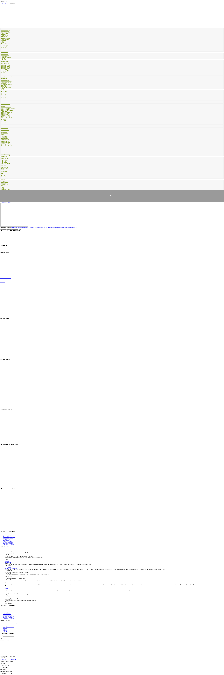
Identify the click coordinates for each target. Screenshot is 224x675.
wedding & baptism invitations (8, 627)
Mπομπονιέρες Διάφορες (5, 68)
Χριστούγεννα (3, 34)
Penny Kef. (7, 548)
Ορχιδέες (2, 41)
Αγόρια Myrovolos (4, 167)
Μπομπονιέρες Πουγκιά (5, 113)
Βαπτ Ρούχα (3, 185)
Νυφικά (2, 88)
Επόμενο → (9, 202)
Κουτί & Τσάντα (4, 122)
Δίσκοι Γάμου (3, 85)
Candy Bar (3, 58)
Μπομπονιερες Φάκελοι (5, 67)
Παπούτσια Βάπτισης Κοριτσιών (7, 98)
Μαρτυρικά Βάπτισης (5, 139)
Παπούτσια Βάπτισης (5, 95)
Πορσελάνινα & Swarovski (6, 82)
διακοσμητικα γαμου (46, 227)
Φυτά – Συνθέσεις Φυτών (5, 32)
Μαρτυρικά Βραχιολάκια (5, 143)
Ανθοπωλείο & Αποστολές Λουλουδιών (10, 622)
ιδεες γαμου (52, 227)
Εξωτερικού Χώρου (4, 46)
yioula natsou (7, 587)
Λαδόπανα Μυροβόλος (5, 130)
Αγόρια (2, 188)
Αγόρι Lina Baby (4, 136)
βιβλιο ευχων (39, 227)
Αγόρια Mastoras (4, 175)
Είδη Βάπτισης (4, 89)
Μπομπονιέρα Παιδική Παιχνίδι (6, 112)
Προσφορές (3, 179)
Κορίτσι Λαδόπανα (4, 133)
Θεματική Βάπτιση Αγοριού (6, 144)
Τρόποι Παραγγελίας (7, 534)
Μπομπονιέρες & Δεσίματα (8, 543)
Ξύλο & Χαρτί (3, 72)
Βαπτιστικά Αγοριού (4, 93)
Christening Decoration (5, 55)
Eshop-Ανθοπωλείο (4, 36)
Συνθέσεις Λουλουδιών (5, 31)
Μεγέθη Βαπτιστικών (7, 540)
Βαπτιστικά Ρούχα (4, 91)
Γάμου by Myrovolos (4, 160)
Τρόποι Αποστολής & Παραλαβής (9, 537)
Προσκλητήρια (4, 156)
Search (1, 4)
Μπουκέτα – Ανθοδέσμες (5, 30)
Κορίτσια (2, 187)
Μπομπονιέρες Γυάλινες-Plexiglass (7, 110)
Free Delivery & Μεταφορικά (8, 542)
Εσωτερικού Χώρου (4, 45)
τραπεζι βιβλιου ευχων (72, 227)
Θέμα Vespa (2, 282)
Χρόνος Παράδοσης (6, 539)
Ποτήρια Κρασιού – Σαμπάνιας (6, 84)
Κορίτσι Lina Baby (4, 137)
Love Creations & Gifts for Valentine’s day (8, 48)
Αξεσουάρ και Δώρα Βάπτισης (6, 147)
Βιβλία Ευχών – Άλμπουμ (5, 155)
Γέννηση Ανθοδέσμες (4, 33)
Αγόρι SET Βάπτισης (5, 119)
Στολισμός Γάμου (4, 181)
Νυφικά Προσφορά (4, 184)
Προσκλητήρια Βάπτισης (5, 163)
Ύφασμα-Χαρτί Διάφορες (5, 116)
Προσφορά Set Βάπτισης (5, 189)
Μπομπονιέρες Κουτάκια (5, 115)
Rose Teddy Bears (4, 47)
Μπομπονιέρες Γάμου (5, 61)
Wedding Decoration (4, 54)
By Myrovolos (3, 165)
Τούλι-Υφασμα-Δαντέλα (5, 63)
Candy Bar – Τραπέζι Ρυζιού (6, 87)
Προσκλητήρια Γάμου (5, 158)
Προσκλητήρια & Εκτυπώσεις (8, 544)
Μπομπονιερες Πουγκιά (5, 66)
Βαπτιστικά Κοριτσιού (5, 94)
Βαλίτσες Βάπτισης (4, 121)
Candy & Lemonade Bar (5, 146)
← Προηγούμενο (3, 202)
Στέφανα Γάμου (4, 78)
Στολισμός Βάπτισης (4, 182)
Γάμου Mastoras (4, 162)
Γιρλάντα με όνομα (4, 149)
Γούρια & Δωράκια (4, 35)
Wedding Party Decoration (6, 57)
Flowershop (3, 27)
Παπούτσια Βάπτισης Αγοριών (6, 97)
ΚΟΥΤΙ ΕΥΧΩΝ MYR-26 (5, 278)
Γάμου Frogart (3, 161)
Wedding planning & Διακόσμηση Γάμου (10, 623)
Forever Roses (3, 40)
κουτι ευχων (57, 227)
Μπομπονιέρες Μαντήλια (5, 65)
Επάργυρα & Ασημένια (5, 80)
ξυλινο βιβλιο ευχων (64, 227)
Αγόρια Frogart (4, 171)
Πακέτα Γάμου (3, 183)
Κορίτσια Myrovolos (4, 168)
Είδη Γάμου (3, 59)
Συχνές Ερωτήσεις (6, 533)
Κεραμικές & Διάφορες (5, 74)
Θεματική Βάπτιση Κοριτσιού (6, 145)
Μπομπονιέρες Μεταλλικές (6, 107)
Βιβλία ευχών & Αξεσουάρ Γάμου (17, 227)
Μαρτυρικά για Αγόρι (5, 141)
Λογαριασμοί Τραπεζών (7, 541)
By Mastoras (3, 173)
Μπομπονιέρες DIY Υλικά (5, 70)
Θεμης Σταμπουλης (8, 567)
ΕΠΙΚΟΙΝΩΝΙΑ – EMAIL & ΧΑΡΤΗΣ (8, 659)
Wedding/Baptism (4, 56)
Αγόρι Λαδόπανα (4, 132)
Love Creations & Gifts (5, 29)
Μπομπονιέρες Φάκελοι (5, 114)
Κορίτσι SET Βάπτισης (5, 120)
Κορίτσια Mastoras (4, 176)
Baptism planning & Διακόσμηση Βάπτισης (11, 624)
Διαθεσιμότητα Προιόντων (8, 538)
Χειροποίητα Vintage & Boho (6, 81)
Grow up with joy (4, 111)
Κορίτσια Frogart (4, 172)
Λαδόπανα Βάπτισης (4, 128)
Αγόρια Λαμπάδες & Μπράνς (6, 125)
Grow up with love (4, 69)
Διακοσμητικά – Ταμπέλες (5, 154)
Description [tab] (5, 243)
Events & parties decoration (8, 626)
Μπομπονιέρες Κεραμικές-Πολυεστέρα (8, 108)
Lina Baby (3, 134)
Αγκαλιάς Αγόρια (4, 101)
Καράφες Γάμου (4, 86)
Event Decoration (4, 52)
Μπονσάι (2, 42)
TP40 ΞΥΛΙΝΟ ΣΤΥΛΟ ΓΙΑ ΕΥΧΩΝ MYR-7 (9, 311)
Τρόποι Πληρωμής (6, 536)
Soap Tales (3, 106)
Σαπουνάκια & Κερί (4, 73)
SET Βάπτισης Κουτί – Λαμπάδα (7, 117)
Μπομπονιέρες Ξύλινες (5, 109)
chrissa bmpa (7, 561)
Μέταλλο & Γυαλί (4, 71)
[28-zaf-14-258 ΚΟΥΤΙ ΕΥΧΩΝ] (14, 226)
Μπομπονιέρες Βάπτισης (5, 104)
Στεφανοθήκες (3, 83)
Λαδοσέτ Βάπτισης (4, 138)
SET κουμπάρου (4, 77)
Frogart (2, 169)
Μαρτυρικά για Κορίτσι (5, 142)
